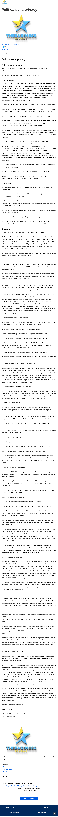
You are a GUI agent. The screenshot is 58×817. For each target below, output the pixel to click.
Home (3, 54)
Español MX (14, 786)
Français (20, 786)
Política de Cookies (41, 812)
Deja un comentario (29, 798)
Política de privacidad (14, 812)
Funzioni (4, 44)
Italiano (30, 786)
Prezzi (18, 44)
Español (4, 786)
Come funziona (11, 44)
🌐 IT (4, 47)
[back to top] (54, 813)
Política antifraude (28, 809)
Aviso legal (46, 807)
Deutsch (25, 786)
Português (36, 786)
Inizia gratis (5, 49)
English (8, 786)
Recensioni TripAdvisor (10, 779)
